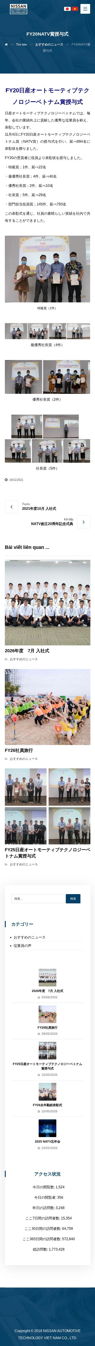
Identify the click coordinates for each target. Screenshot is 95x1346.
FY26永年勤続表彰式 (47, 1105)
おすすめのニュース (24, 659)
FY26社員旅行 (47, 1027)
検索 (73, 898)
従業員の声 (22, 946)
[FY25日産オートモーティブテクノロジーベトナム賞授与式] (47, 1051)
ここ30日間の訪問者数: (43, 1228)
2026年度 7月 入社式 (47, 991)
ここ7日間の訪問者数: (43, 1218)
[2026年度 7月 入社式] (47, 977)
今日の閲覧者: (45, 1197)
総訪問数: (41, 1249)
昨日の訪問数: (44, 1208)
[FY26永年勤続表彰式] (47, 1092)
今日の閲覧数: (44, 1187)
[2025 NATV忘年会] (47, 1128)
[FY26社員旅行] (47, 1014)
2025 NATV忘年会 (47, 1141)
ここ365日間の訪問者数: (42, 1239)
